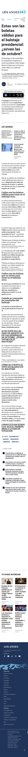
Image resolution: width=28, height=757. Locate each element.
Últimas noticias (8, 673)
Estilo (5, 696)
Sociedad (6, 680)
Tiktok (12, 656)
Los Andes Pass (8, 710)
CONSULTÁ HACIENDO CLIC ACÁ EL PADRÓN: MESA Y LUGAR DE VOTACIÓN (13, 427)
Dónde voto (15, 441)
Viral (5, 703)
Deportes (6, 685)
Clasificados (7, 715)
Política (9, 19)
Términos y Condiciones (10, 717)
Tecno (5, 701)
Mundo (6, 689)
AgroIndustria (7, 699)
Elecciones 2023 (13, 436)
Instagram (8, 656)
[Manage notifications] (24, 750)
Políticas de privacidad (10, 720)
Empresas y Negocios (9, 694)
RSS (5, 722)
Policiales (6, 682)
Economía (6, 678)
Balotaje (5, 439)
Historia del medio (9, 724)
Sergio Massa (14, 439)
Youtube (19, 656)
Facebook (5, 656)
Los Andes (3, 19)
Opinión (6, 692)
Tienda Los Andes (9, 713)
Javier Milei (6, 441)
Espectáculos (7, 687)
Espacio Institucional (9, 706)
